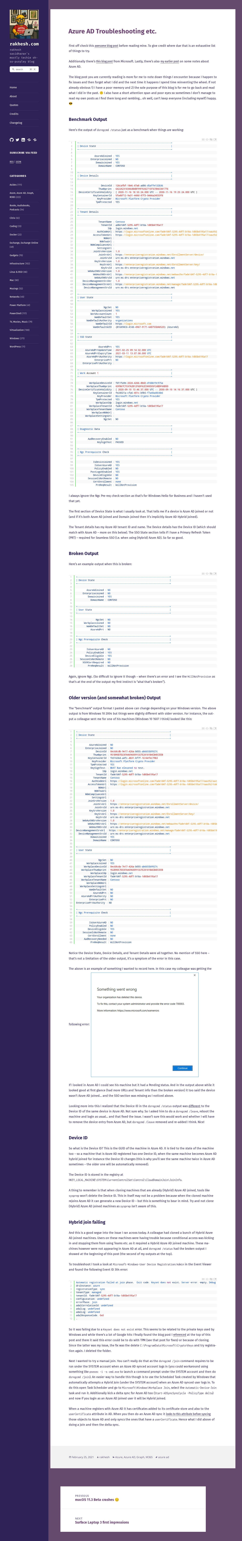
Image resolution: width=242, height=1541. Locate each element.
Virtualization (17, 330)
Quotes (14, 105)
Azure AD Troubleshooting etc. (112, 31)
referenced (179, 1335)
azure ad (163, 1457)
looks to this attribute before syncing (188, 1414)
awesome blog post (106, 46)
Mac (12, 280)
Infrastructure (17, 263)
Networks (15, 296)
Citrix (12, 218)
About (13, 96)
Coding (13, 226)
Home (13, 87)
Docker (13, 234)
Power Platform (18, 305)
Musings (14, 288)
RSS (12, 161)
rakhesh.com (24, 44)
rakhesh (104, 1457)
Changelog (16, 122)
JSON (18, 161)
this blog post (104, 61)
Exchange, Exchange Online (24, 242)
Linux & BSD (16, 272)
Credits (14, 113)
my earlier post (170, 61)
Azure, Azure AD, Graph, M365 (134, 1457)
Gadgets (14, 255)
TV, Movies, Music (19, 321)
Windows (14, 338)
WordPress (15, 346)
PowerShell (15, 313)
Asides (13, 184)
